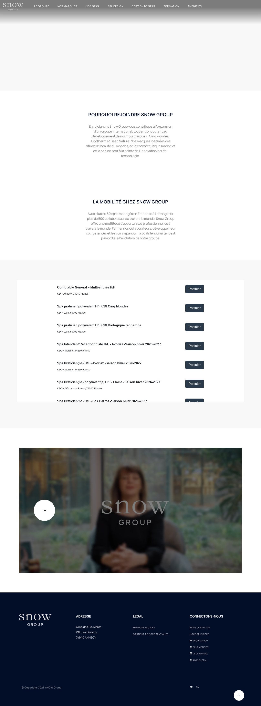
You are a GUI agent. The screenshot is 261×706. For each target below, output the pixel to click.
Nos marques (67, 6)
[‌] (191, 640)
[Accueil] (13, 6)
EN (197, 687)
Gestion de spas (143, 6)
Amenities (195, 6)
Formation (171, 6)
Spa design (115, 6)
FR (191, 687)
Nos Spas (92, 6)
